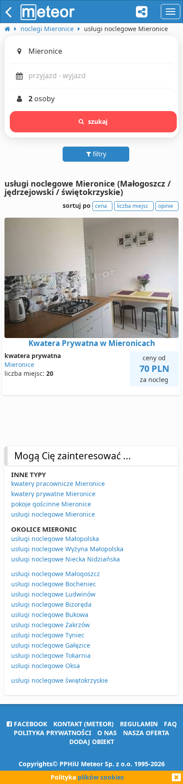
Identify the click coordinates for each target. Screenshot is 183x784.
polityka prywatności (52, 732)
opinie (165, 206)
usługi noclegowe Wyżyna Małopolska (67, 549)
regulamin (139, 724)
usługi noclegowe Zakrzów (50, 625)
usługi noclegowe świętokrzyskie (59, 680)
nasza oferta (146, 732)
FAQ (170, 724)
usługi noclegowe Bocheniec (53, 584)
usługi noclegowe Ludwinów (53, 594)
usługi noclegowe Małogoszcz (55, 573)
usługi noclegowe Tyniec (47, 635)
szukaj (98, 121)
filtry (98, 154)
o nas (107, 732)
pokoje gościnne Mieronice (51, 504)
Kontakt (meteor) (83, 724)
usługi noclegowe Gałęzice (50, 645)
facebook (29, 724)
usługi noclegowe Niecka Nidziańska (65, 559)
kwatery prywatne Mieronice (53, 494)
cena (101, 206)
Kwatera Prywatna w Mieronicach (91, 343)
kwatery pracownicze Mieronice (58, 483)
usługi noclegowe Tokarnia (51, 655)
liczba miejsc (132, 206)
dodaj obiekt (91, 741)
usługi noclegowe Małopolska (55, 538)
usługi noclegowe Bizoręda (51, 604)
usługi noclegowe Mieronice (53, 514)
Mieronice (19, 364)
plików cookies (101, 777)
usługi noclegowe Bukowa (49, 614)
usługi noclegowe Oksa (45, 665)
